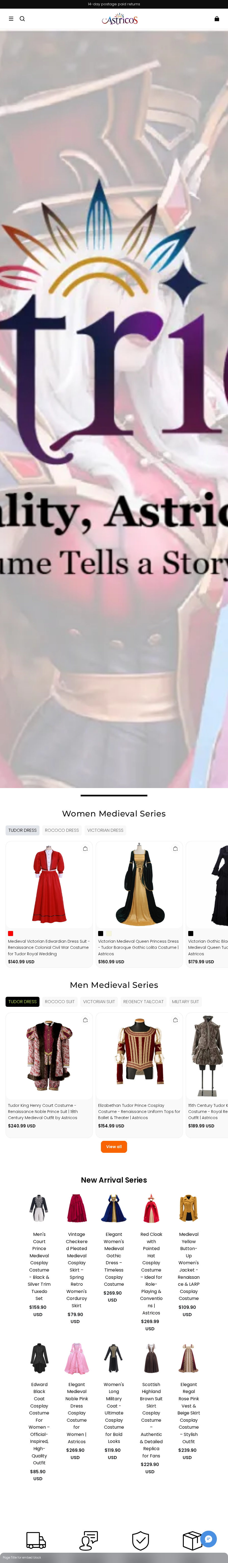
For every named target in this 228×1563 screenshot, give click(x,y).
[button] (11, 18)
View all (114, 1146)
